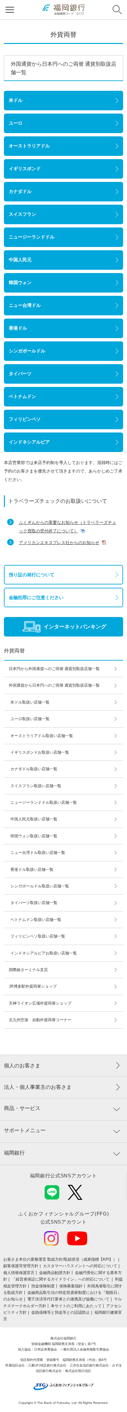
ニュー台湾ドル (25, 305)
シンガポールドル (27, 350)
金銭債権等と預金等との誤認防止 (60, 1312)
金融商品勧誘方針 (54, 1272)
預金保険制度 (43, 1286)
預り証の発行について (31, 574)
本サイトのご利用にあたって (76, 1306)
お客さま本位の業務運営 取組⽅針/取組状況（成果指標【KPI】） (60, 1259)
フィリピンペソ (25, 419)
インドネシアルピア (29, 442)
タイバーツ (20, 373)
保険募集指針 (71, 1286)
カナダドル (20, 191)
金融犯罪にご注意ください (36, 597)
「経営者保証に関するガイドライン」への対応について (61, 1279)
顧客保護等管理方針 (20, 1266)
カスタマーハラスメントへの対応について (80, 1266)
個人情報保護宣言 (19, 1272)
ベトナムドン (22, 396)
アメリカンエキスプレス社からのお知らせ (59, 542)
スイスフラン (22, 214)
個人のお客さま (22, 1065)
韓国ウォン (20, 282)
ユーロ (15, 123)
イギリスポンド (25, 168)
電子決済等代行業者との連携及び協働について (68, 1299)
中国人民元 (20, 259)
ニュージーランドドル (31, 237)
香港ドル (18, 328)
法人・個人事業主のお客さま (38, 1087)
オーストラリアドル (29, 145)
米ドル (15, 100)
